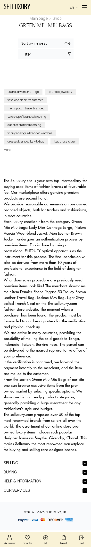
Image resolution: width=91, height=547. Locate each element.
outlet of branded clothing (24, 125)
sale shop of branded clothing (27, 117)
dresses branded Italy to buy (26, 141)
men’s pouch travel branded (26, 108)
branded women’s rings (23, 92)
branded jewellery (60, 92)
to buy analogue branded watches (30, 133)
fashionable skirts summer (25, 100)
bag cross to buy (64, 141)
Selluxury (17, 7)
